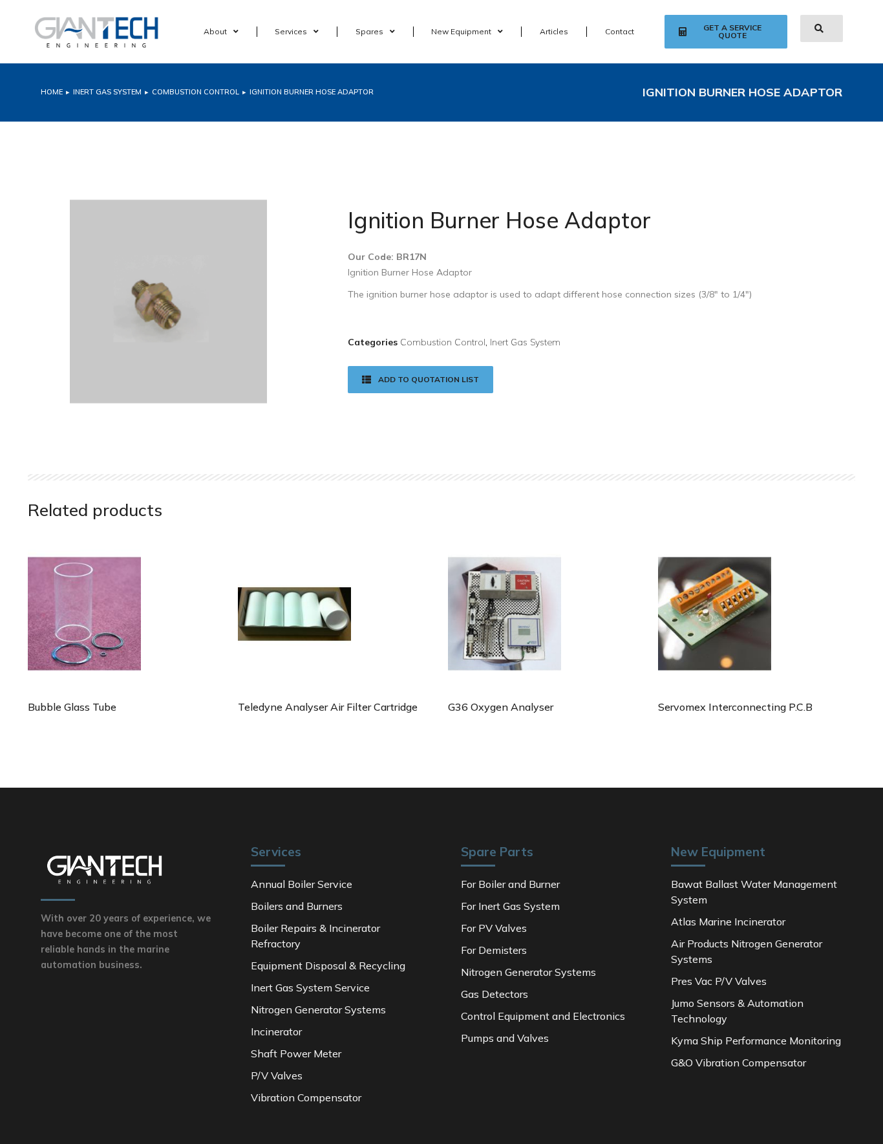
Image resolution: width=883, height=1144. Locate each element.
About (215, 31)
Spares (369, 31)
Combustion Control (442, 342)
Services (291, 31)
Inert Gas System (525, 342)
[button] (726, 32)
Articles (554, 31)
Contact (619, 31)
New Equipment (461, 31)
